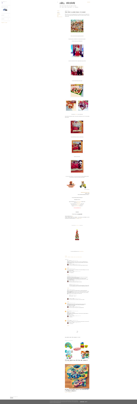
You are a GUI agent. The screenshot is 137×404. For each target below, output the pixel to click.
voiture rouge (78, 202)
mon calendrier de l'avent (78, 225)
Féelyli (68, 268)
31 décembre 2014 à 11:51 (78, 322)
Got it (86, 401)
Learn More (82, 401)
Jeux (60, 7)
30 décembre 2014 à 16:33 (75, 320)
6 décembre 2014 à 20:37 (75, 284)
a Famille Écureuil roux (78, 203)
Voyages (63, 7)
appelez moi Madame (71, 271)
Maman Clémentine (69, 260)
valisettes (76, 114)
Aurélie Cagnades (69, 320)
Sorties (66, 7)
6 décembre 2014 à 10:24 (77, 298)
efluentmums (58, 14)
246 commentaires (70, 392)
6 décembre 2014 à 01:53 (75, 260)
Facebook (80, 218)
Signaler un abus (4, 22)
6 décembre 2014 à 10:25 (77, 306)
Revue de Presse (69, 7)
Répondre (68, 267)
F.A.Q (73, 7)
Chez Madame (67, 3)
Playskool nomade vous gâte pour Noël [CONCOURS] (76, 360)
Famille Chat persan (78, 201)
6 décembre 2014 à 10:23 (77, 271)
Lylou (68, 289)
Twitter (76, 218)
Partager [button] (58, 10)
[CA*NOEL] (58, 13)
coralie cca (70, 284)
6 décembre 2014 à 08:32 (72, 289)
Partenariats (76, 7)
